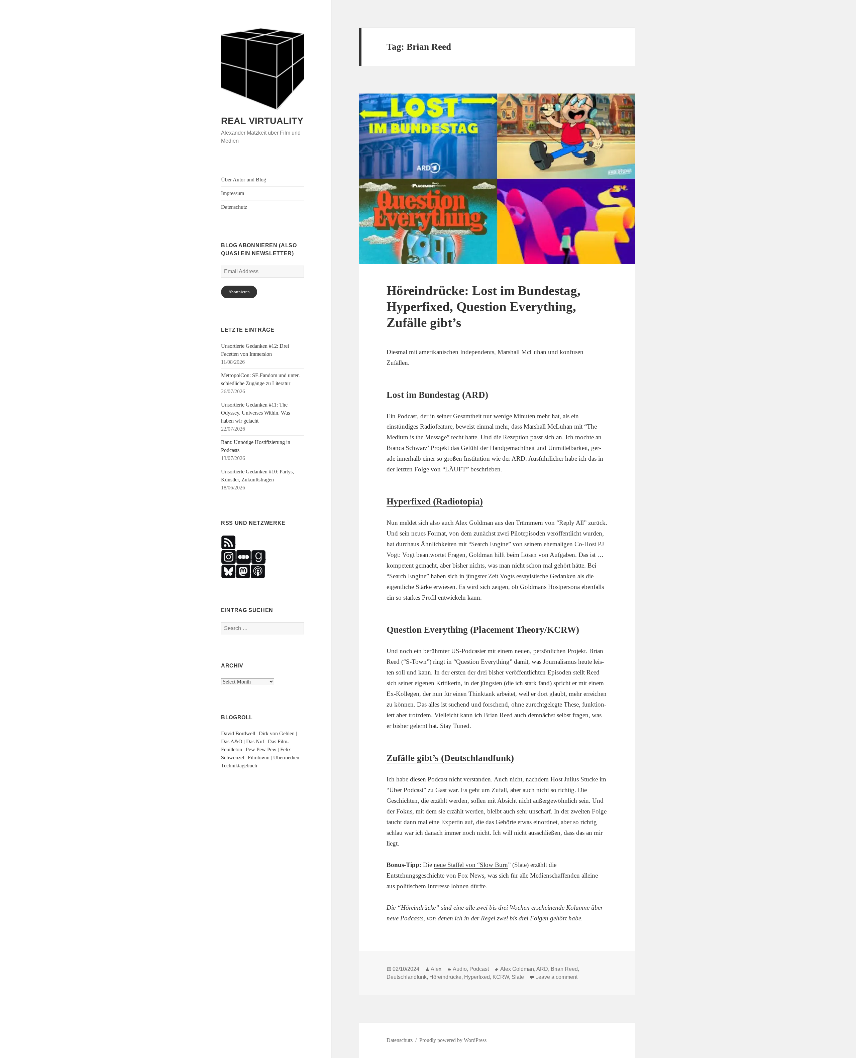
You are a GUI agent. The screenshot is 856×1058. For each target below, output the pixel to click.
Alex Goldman (517, 969)
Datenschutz (234, 207)
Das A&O (231, 741)
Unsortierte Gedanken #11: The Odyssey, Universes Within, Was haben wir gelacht (255, 413)
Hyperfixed (477, 977)
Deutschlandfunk (407, 977)
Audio (460, 969)
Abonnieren (239, 291)
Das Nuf (255, 741)
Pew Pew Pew (261, 749)
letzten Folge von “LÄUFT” (432, 469)
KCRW (501, 977)
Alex (436, 969)
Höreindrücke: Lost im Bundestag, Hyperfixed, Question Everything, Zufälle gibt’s (483, 306)
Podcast (479, 969)
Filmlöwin (259, 757)
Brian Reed (564, 969)
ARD (542, 969)
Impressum (232, 193)
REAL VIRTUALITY (262, 121)
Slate (518, 977)
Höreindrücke (445, 977)
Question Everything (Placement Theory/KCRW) (483, 630)
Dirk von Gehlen (277, 733)
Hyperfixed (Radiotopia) (435, 501)
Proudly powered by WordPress (453, 1040)
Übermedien (286, 757)
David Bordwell (238, 733)
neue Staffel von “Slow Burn (471, 864)
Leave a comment (556, 977)
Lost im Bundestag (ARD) (437, 395)
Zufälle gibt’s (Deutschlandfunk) (450, 758)
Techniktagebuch (239, 765)
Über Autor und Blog (243, 179)
